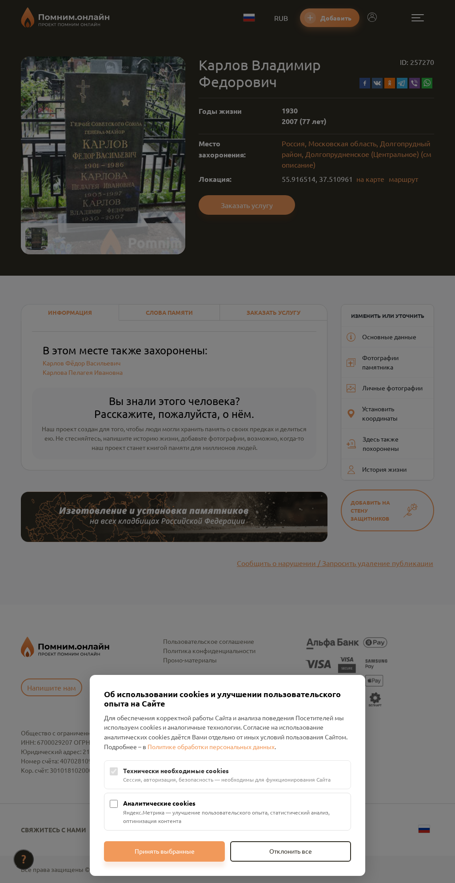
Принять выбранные (165, 851)
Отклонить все (290, 851)
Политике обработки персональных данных (211, 747)
